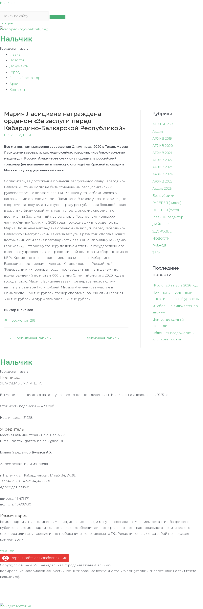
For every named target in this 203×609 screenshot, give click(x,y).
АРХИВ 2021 (162, 153)
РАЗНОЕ (159, 246)
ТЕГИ (27, 135)
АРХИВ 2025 (162, 181)
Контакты (17, 90)
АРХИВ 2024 (162, 174)
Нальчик (7, 3)
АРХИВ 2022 (162, 160)
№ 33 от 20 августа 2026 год (175, 285)
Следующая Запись (103, 338)
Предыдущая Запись (30, 338)
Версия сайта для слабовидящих (38, 558)
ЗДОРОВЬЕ (162, 231)
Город (15, 72)
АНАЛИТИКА (163, 124)
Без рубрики (163, 196)
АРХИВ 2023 (162, 167)
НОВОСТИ (12, 135)
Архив (15, 84)
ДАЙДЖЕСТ (162, 224)
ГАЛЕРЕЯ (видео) (166, 203)
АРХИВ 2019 (162, 138)
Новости (17, 60)
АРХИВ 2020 (162, 146)
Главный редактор (25, 78)
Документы (19, 66)
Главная (16, 54)
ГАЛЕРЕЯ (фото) (165, 210)
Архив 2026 (161, 188)
